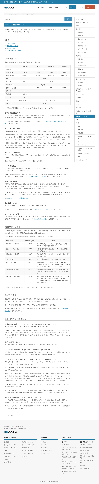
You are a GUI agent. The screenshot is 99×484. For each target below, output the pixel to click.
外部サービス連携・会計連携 (84, 112)
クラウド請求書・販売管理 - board (13, 14)
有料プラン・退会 (34, 14)
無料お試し (90, 7)
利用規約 (6, 442)
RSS (5, 459)
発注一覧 (80, 62)
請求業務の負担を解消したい (69, 458)
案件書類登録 (82, 39)
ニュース (64, 7)
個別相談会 (25, 448)
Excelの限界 (65, 444)
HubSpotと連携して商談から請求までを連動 (69, 467)
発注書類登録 (82, 66)
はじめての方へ (80, 19)
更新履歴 (44, 448)
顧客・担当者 (82, 52)
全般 (77, 26)
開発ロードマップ (46, 450)
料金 (50, 7)
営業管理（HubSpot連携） (86, 462)
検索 (68, 19)
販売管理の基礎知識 (86, 447)
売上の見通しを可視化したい (69, 472)
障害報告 (25, 456)
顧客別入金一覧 (82, 49)
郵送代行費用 (11, 48)
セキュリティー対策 (28, 450)
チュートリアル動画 (28, 445)
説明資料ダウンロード (29, 442)
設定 (77, 104)
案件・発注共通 (80, 79)
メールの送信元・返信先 (38, 176)
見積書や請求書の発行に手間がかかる (69, 448)
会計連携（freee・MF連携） (87, 457)
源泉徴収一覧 (82, 72)
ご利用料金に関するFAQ (14, 50)
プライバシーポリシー (11, 445)
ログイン (80, 7)
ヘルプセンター (25, 14)
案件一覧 (80, 36)
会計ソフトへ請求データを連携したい (69, 463)
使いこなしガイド (81, 160)
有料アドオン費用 (12, 46)
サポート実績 (45, 453)
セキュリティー (41, 7)
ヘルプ (72, 7)
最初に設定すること (82, 22)
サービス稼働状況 (27, 453)
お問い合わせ (45, 442)
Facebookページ (9, 456)
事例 (56, 7)
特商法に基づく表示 (10, 448)
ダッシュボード (80, 94)
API (77, 119)
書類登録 (80, 82)
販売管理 (82, 465)
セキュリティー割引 (40, 219)
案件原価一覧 (82, 46)
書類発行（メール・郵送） (84, 137)
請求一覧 (80, 42)
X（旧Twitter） (8, 453)
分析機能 (78, 98)
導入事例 (64, 442)
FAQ (77, 123)
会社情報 (6, 462)
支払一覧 (80, 69)
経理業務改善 (84, 453)
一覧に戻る (9, 416)
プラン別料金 (11, 43)
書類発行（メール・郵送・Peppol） (84, 90)
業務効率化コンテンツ (86, 442)
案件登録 (80, 32)
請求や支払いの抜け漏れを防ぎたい (69, 453)
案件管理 (78, 29)
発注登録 (80, 59)
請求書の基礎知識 (85, 444)
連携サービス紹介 (85, 450)
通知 (77, 101)
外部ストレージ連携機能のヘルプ (19, 198)
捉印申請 (80, 86)
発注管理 (78, 56)
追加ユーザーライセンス (42, 209)
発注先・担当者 (82, 76)
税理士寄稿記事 (84, 468)
